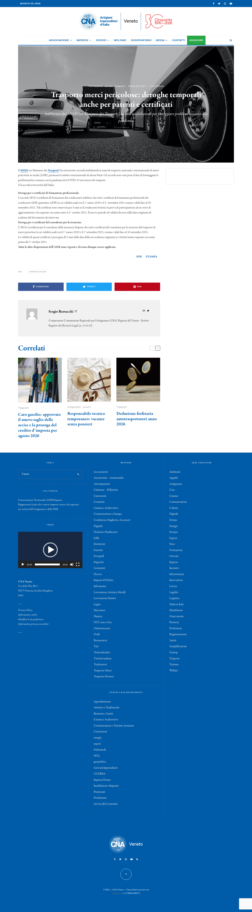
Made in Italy (176, 604)
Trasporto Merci (103, 671)
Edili (96, 538)
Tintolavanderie (102, 659)
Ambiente (174, 472)
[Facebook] (213, 4)
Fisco (172, 544)
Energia (173, 526)
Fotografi (99, 556)
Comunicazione (178, 502)
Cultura (173, 508)
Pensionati (99, 792)
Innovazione (176, 580)
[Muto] (72, 564)
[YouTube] (231, 4)
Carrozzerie (100, 496)
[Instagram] (225, 4)
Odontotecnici (102, 628)
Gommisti (99, 568)
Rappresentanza (178, 634)
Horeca (98, 574)
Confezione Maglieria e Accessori (112, 520)
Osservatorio (141, 40)
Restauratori (100, 640)
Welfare (120, 40)
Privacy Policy (25, 610)
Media (160, 40)
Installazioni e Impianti (106, 786)
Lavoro (108, 86)
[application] (50, 550)
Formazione (96, 86)
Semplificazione (178, 646)
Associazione (59, 40)
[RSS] (137, 859)
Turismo (174, 664)
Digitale (98, 526)
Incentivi (174, 568)
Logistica (174, 598)
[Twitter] (219, 4)
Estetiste (98, 550)
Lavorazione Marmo (105, 598)
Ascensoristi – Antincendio (109, 478)
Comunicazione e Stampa (108, 514)
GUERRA (100, 774)
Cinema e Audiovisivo (106, 508)
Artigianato (74, 407)
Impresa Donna (102, 780)
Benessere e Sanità (103, 714)
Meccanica (99, 610)
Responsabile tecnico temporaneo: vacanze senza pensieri (86, 419)
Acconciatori (101, 472)
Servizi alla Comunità (106, 804)
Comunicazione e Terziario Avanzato (114, 726)
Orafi (97, 634)
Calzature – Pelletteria (106, 490)
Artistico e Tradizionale (106, 708)
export (97, 744)
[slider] (47, 564)
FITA (97, 756)
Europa (173, 532)
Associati (196, 40)
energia (97, 738)
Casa (172, 490)
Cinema (173, 496)
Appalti (173, 478)
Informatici (100, 586)
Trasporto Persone (104, 677)
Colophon (116, 893)
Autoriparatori (102, 484)
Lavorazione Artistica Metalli (110, 592)
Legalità (173, 592)
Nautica (98, 616)
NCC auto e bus (103, 622)
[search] (78, 474)
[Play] (23, 564)
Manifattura (176, 610)
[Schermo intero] (78, 564)
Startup (173, 652)
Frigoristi (99, 562)
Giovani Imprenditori (106, 768)
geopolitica (100, 762)
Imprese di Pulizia (103, 580)
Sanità (172, 640)
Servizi (101, 40)
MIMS (24, 170)
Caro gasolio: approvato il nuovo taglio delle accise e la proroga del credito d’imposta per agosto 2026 (39, 425)
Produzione (100, 798)
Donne (173, 520)
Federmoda (100, 750)
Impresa (173, 562)
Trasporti (119, 86)
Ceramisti (99, 502)
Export (173, 538)
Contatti (178, 40)
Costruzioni (100, 732)
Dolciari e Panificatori (106, 532)
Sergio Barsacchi (61, 311)
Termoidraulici (102, 652)
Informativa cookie (27, 615)
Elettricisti (99, 544)
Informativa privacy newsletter (33, 624)
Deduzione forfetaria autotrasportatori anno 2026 (136, 419)
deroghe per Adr (38, 272)
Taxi (96, 646)
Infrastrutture (176, 574)
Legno (97, 604)
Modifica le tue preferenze (30, 619)
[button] (50, 549)
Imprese (82, 40)
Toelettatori (100, 664)
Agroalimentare (102, 702)
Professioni (175, 628)
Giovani (173, 556)
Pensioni (174, 622)
